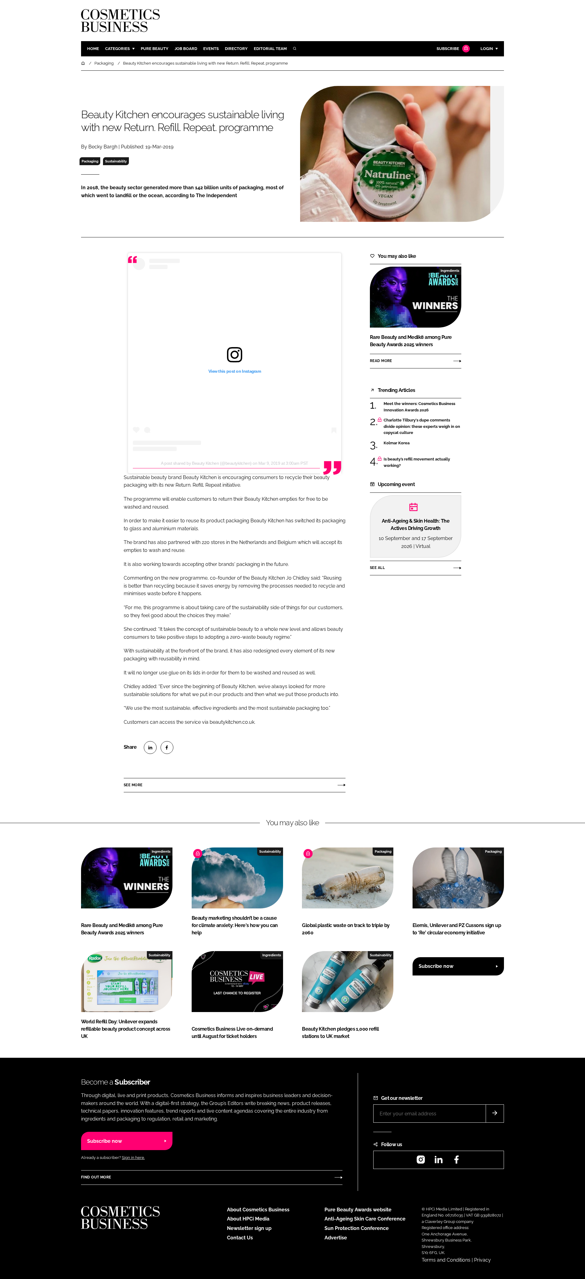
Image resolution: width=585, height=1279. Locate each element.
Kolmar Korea (422, 443)
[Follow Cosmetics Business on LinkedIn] (438, 1161)
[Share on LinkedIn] (150, 747)
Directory (236, 48)
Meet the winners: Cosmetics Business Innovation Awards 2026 (422, 407)
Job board (186, 48)
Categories (117, 48)
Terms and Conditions (446, 1260)
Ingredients (450, 270)
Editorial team (270, 48)
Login (486, 48)
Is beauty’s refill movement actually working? (422, 462)
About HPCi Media (248, 1219)
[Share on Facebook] (167, 747)
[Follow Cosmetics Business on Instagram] (421, 1161)
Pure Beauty (154, 48)
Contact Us (240, 1238)
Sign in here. (133, 1157)
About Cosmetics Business (258, 1210)
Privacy (482, 1260)
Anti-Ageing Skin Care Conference (365, 1219)
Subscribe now (436, 966)
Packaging (90, 161)
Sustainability (116, 161)
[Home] (83, 63)
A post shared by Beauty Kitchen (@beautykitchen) (206, 463)
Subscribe (448, 48)
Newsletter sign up (249, 1228)
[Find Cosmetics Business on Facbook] (456, 1161)
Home (93, 48)
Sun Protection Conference (356, 1228)
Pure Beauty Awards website (358, 1210)
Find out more (96, 1177)
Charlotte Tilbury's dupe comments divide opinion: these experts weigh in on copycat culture (422, 426)
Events (211, 48)
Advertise (335, 1238)
